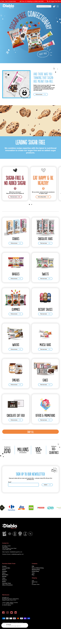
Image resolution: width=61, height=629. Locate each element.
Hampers (4, 579)
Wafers (15, 344)
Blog (33, 574)
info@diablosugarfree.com (16, 551)
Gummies (16, 309)
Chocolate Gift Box (16, 415)
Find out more (39, 94)
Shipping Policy (36, 569)
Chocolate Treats (6, 583)
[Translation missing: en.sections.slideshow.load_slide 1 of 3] (29, 204)
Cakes (45, 380)
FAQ (33, 566)
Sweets (45, 274)
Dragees (15, 274)
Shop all (30, 432)
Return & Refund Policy (38, 567)
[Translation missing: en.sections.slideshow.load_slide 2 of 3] (31, 204)
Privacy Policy (35, 571)
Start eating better (42, 196)
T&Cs (33, 573)
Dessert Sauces (45, 309)
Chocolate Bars (45, 238)
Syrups (4, 581)
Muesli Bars (45, 344)
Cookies (15, 238)
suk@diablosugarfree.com (17, 554)
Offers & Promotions (45, 415)
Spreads (15, 380)
